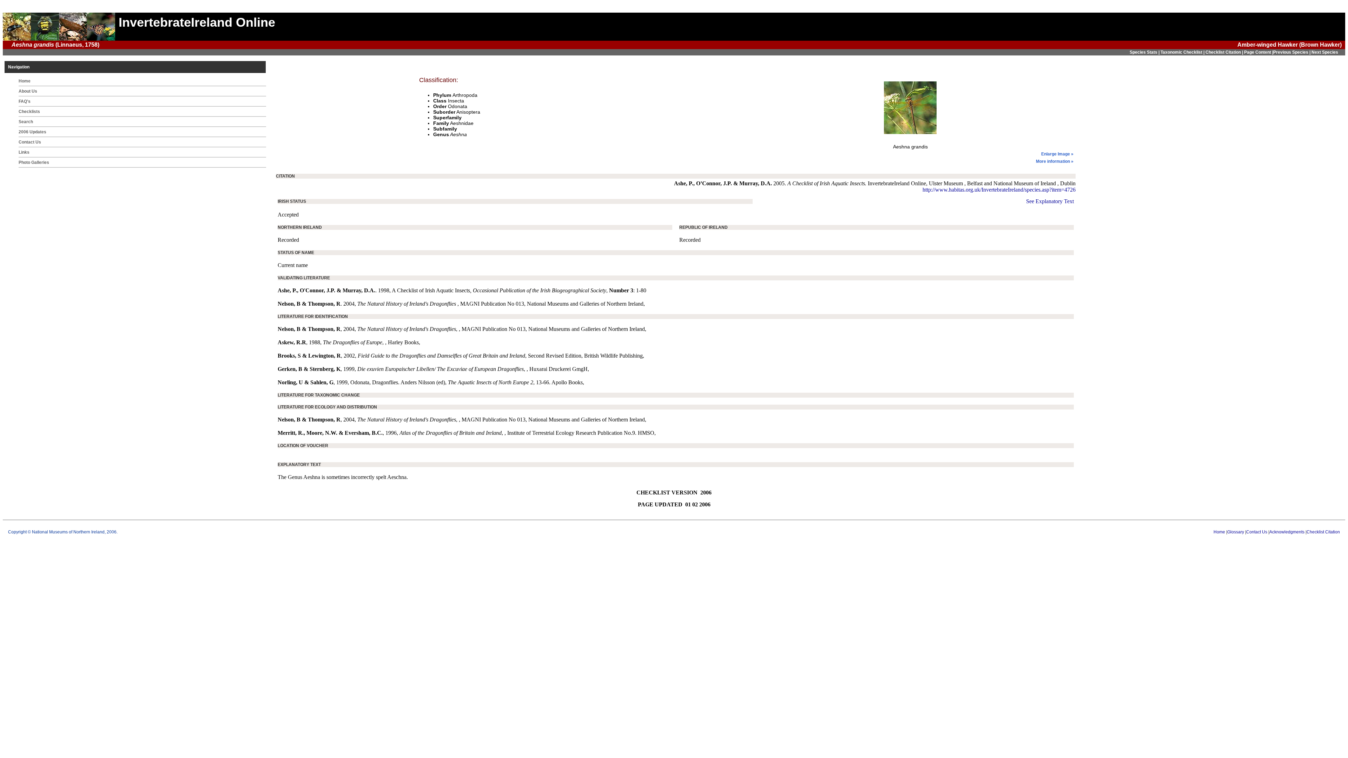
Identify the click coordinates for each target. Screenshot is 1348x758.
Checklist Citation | (1224, 52)
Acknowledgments (1286, 532)
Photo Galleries (34, 162)
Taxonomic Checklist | (1183, 52)
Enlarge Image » (1057, 154)
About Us (28, 91)
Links (24, 152)
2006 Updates (32, 131)
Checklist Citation (1323, 532)
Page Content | (1258, 52)
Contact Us (30, 142)
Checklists (29, 111)
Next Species (1324, 52)
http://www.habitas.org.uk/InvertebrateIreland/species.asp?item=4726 (999, 190)
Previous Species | (1292, 52)
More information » (1054, 161)
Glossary (1235, 532)
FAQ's (25, 101)
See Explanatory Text (1050, 201)
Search (26, 121)
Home (25, 81)
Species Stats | (1145, 52)
